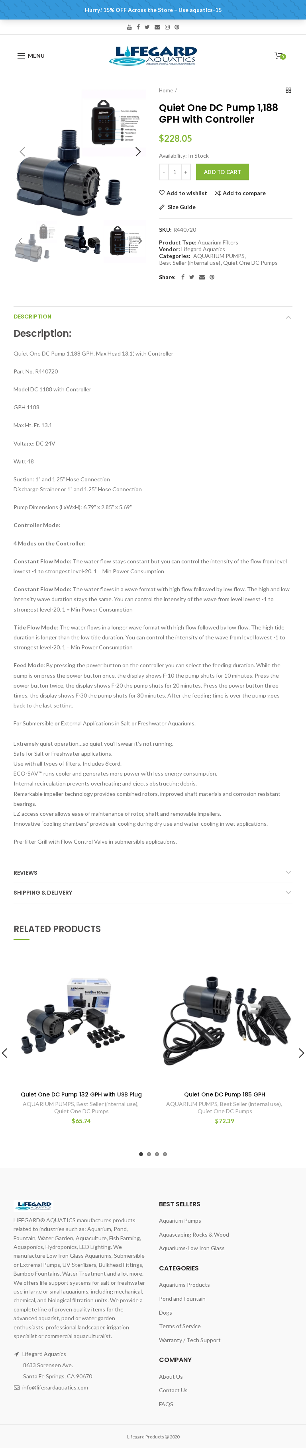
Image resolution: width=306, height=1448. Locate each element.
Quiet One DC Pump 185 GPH (224, 1094)
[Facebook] (183, 277)
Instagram (167, 27)
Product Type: (177, 242)
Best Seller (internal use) (189, 263)
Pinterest (177, 27)
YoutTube (129, 27)
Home (166, 90)
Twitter (147, 27)
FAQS (166, 1404)
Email (157, 27)
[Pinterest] (212, 277)
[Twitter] (192, 277)
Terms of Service (180, 1326)
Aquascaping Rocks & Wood (194, 1234)
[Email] (202, 277)
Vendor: (169, 249)
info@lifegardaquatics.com (55, 1387)
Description (32, 316)
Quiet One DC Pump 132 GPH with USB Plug (81, 1094)
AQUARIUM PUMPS (219, 256)
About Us (171, 1376)
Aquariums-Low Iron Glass (192, 1248)
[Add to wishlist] (138, 962)
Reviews (25, 873)
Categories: (174, 256)
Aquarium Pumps (180, 1220)
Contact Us (173, 1390)
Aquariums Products (184, 1284)
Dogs (165, 1312)
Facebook (138, 27)
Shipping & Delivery (43, 893)
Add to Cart (222, 172)
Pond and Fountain (182, 1298)
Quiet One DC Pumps (250, 263)
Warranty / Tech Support (190, 1340)
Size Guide (181, 207)
